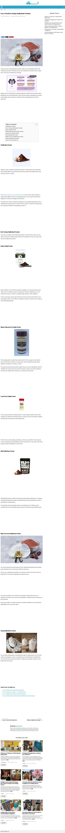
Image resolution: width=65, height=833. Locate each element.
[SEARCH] (63, 7)
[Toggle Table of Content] (35, 124)
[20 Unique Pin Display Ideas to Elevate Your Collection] (32, 746)
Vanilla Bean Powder (11, 126)
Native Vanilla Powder (11, 129)
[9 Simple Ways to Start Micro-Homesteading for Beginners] (11, 805)
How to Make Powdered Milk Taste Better (13, 690)
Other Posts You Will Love (12, 140)
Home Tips (3, 810)
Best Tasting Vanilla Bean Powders (14, 128)
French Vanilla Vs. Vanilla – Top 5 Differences (14, 692)
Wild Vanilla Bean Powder (12, 135)
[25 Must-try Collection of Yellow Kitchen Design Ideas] (11, 746)
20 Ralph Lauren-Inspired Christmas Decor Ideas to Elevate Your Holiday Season (9, 783)
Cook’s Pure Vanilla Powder (12, 133)
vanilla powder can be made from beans (13, 194)
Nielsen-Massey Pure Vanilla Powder (14, 131)
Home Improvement (4, 751)
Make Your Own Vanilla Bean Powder (14, 136)
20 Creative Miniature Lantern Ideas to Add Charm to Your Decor (31, 813)
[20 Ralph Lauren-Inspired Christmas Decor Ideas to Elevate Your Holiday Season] (11, 775)
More (23, 761)
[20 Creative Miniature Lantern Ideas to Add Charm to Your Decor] (32, 805)
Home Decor (25, 751)
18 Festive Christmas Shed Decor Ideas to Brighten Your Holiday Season (32, 782)
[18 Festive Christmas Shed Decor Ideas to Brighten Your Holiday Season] (32, 775)
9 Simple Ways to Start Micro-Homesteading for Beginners (8, 813)
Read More (3, 764)
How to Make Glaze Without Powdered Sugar (14, 694)
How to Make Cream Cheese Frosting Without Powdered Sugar (19, 695)
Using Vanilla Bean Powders (12, 138)
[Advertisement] (22, 26)
